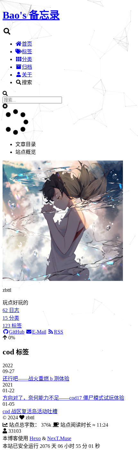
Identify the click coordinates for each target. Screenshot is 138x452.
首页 (27, 44)
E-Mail (39, 332)
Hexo (35, 438)
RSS (58, 332)
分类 (27, 59)
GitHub (16, 332)
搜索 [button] (27, 82)
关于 (27, 74)
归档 (27, 67)
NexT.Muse (59, 438)
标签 (27, 51)
